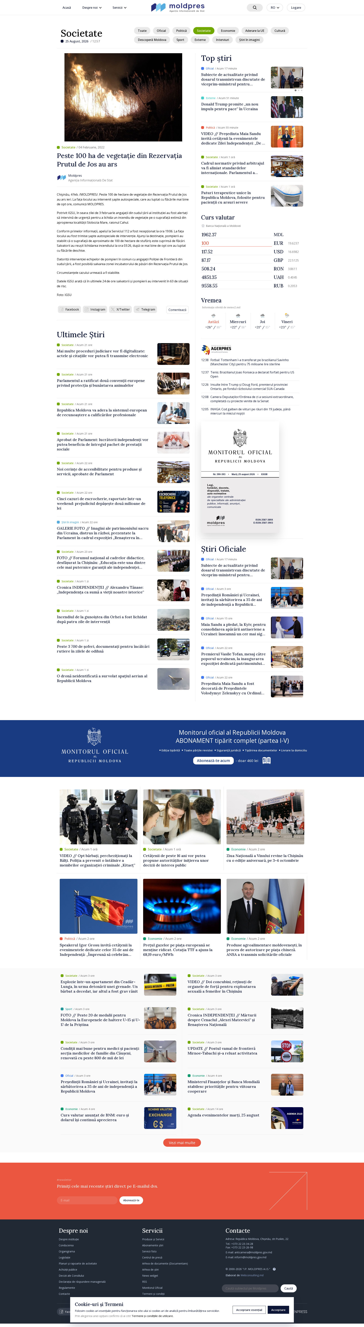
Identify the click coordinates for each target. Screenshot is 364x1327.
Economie (228, 31)
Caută (288, 1288)
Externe (200, 40)
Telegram (148, 309)
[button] (295, 90)
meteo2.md (233, 307)
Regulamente (67, 1288)
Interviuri (222, 40)
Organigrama (67, 1251)
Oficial (161, 31)
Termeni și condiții (153, 1294)
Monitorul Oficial (152, 1288)
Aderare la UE (254, 31)
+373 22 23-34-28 (242, 1244)
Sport (180, 40)
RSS (144, 1281)
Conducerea (66, 1245)
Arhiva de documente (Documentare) (165, 1263)
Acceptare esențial (249, 1310)
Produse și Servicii (153, 1239)
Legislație (64, 1257)
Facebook (72, 309)
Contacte (64, 1294)
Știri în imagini (249, 40)
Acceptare (278, 1310)
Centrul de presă (152, 1257)
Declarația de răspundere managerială (82, 1281)
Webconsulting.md (252, 1275)
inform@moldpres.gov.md (250, 1257)
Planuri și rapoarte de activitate (78, 1263)
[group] (252, 77)
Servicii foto (149, 1251)
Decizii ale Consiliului (71, 1275)
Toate (142, 31)
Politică (181, 31)
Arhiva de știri (150, 1269)
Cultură (280, 31)
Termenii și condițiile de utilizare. (152, 1316)
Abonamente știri (152, 1245)
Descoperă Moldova (152, 40)
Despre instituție (69, 1239)
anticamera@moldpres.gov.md (253, 1252)
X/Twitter (123, 309)
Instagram (97, 309)
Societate (81, 33)
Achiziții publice (68, 1269)
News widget (150, 1275)
